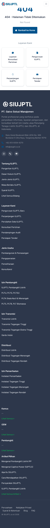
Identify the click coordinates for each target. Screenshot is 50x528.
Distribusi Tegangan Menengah (16, 355)
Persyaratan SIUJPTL (11, 483)
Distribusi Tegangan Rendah (14, 361)
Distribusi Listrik (9, 350)
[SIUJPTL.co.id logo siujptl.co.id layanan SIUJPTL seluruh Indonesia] (10, 4)
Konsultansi (7, 269)
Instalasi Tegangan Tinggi (13, 381)
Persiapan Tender (10, 238)
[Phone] (10, 153)
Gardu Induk (7, 335)
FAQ (33, 510)
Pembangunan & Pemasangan (15, 253)
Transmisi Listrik (9, 319)
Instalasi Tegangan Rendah (14, 392)
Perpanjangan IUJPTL (11, 216)
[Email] (16, 153)
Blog (26, 510)
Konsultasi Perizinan (11, 227)
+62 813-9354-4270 (14, 143)
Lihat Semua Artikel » (11, 494)
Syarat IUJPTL (8, 190)
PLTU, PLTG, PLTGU (10, 293)
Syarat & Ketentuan (11, 510)
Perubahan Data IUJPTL (12, 221)
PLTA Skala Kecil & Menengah (15, 298)
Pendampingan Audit (11, 232)
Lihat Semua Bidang (10, 196)
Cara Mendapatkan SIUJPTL (14, 478)
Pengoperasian (8, 258)
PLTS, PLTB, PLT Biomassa (14, 304)
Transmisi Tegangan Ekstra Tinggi (17, 330)
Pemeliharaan (8, 264)
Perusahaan (7, 507)
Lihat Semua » (8, 418)
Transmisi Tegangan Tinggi (14, 324)
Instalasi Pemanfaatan (11, 376)
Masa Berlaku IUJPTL (11, 185)
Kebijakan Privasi (23, 507)
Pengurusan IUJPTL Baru (13, 211)
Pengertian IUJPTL (10, 168)
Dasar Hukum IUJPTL (11, 174)
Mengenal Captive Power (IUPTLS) (17, 467)
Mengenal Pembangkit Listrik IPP (17, 461)
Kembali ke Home (26, 30)
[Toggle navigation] (46, 4)
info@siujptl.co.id (13, 147)
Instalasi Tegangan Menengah (15, 387)
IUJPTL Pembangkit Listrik (14, 287)
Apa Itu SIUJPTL (9, 472)
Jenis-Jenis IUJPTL (10, 179)
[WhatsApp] (4, 153)
